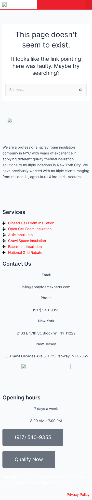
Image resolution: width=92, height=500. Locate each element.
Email (46, 275)
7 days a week (46, 409)
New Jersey (46, 344)
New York (46, 321)
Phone (46, 298)
